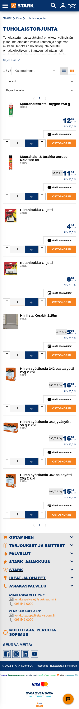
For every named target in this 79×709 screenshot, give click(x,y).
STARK (7, 18)
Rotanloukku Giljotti (36, 263)
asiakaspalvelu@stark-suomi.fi (35, 599)
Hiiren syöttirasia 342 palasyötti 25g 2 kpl (46, 476)
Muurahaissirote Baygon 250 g (45, 104)
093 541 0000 (23, 603)
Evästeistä (56, 665)
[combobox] (35, 71)
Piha (19, 18)
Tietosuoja (41, 665)
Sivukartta (71, 665)
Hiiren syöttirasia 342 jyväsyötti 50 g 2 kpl (46, 423)
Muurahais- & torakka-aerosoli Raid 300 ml (44, 158)
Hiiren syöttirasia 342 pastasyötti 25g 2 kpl (47, 370)
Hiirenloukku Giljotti (36, 210)
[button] (39, 81)
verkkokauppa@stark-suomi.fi (34, 615)
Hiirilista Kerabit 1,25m (38, 315)
